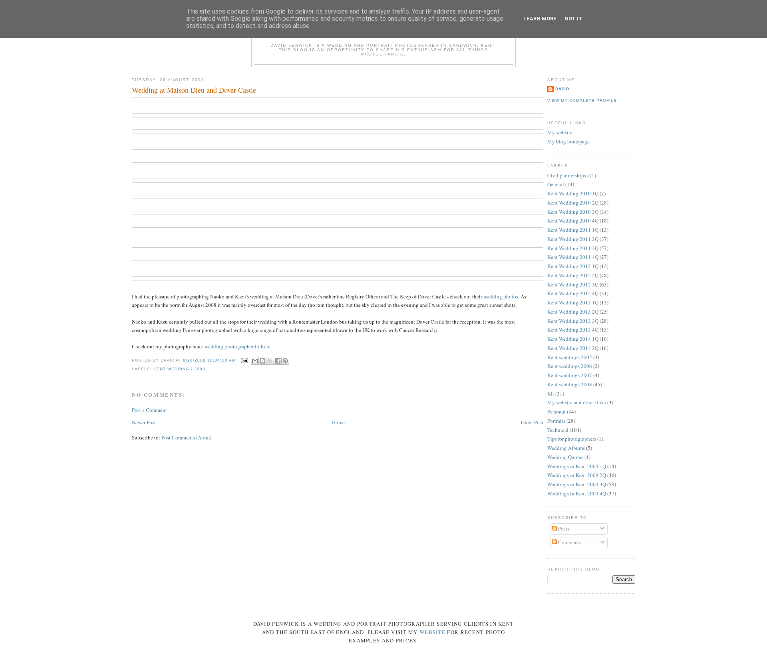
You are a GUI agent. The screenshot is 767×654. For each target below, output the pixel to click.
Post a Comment (149, 409)
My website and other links (576, 402)
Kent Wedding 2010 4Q (572, 220)
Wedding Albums (566, 447)
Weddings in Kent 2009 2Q (576, 475)
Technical (557, 429)
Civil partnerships (566, 175)
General (555, 184)
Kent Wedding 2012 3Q (572, 284)
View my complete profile (582, 100)
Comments (569, 542)
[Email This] (255, 361)
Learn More (539, 19)
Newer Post (144, 422)
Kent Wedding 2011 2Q (572, 239)
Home (338, 422)
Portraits (556, 420)
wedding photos (500, 296)
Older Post (532, 422)
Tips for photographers (571, 438)
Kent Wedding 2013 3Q (572, 320)
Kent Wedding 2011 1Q (572, 229)
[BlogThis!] (262, 361)
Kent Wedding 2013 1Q (572, 302)
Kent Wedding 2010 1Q (572, 193)
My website (559, 132)
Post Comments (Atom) (186, 437)
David (562, 89)
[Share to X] (270, 361)
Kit (550, 393)
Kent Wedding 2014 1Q (572, 338)
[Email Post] (244, 360)
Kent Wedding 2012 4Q (572, 293)
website (432, 632)
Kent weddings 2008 (179, 369)
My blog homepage (568, 141)
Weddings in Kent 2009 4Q (576, 493)
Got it (573, 19)
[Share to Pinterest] (285, 361)
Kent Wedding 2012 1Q (572, 266)
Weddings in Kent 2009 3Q (576, 484)
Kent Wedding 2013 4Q (572, 329)
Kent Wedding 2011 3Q (572, 248)
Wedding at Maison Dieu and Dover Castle (194, 90)
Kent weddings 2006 (569, 366)
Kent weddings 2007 (569, 375)
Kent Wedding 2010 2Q (572, 202)
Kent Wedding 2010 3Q (572, 211)
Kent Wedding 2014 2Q (572, 348)
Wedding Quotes (565, 457)
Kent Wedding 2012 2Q (572, 275)
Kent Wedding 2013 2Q (572, 311)
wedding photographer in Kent (238, 346)
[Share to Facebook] (278, 361)
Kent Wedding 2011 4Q (572, 256)
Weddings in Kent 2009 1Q (576, 466)
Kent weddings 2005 (569, 357)
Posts (563, 528)
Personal (556, 411)
